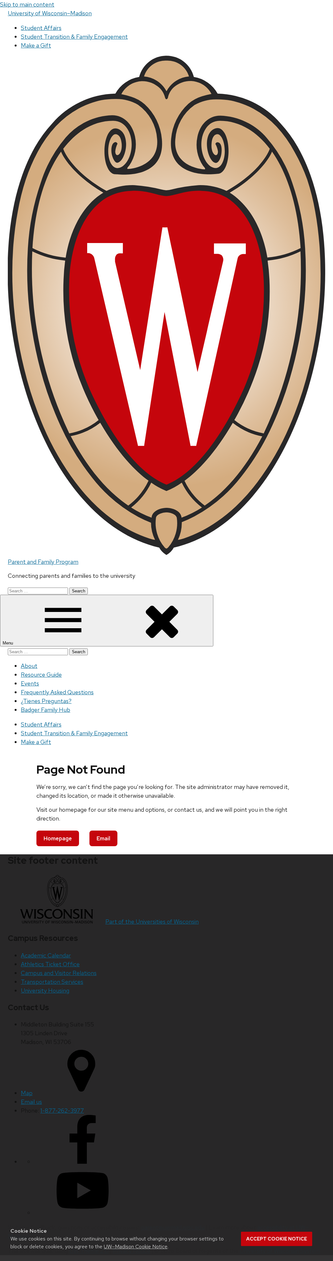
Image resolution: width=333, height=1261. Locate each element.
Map (27, 1093)
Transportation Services (52, 981)
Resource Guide (41, 674)
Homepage (58, 838)
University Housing (45, 990)
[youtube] (82, 1212)
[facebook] (82, 1161)
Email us (31, 1101)
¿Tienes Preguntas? (46, 701)
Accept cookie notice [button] (276, 1239)
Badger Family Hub (45, 709)
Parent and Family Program (43, 561)
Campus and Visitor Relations (59, 973)
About (29, 666)
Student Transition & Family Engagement (74, 36)
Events (30, 683)
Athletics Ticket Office (50, 964)
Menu (8, 643)
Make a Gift (36, 45)
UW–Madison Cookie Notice (135, 1246)
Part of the (152, 921)
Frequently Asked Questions (57, 692)
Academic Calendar (46, 955)
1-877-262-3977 (62, 1110)
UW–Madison (50, 13)
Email (103, 838)
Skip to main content (27, 4)
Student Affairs (41, 28)
